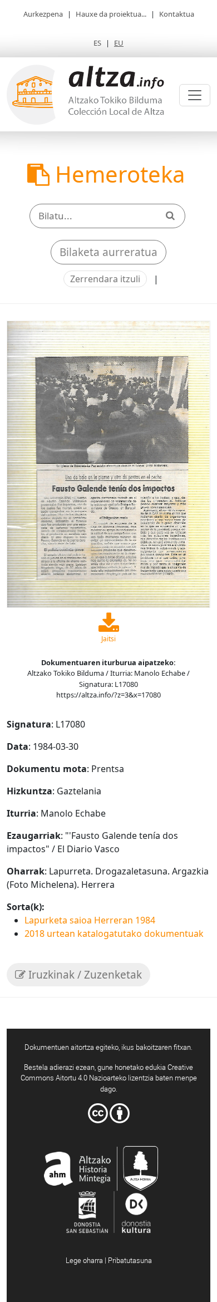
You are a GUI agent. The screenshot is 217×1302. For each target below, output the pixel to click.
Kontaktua (176, 14)
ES (97, 43)
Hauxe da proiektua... (111, 14)
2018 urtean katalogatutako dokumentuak (114, 933)
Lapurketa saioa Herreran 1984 (89, 920)
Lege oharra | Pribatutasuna (109, 1260)
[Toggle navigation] (194, 95)
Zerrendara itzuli (105, 279)
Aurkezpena (43, 14)
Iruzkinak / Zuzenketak (84, 974)
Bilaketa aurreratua (108, 252)
